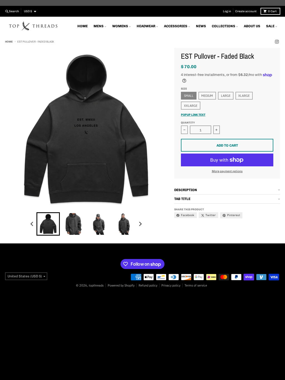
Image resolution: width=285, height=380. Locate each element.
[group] (48, 224)
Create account (246, 11)
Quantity (188, 122)
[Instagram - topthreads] (277, 42)
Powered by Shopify (121, 285)
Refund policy (148, 285)
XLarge (244, 96)
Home (9, 41)
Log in (227, 11)
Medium (207, 96)
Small (188, 96)
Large (225, 96)
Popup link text (193, 115)
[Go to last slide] (32, 224)
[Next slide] (140, 224)
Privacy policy (170, 285)
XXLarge (190, 106)
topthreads (96, 285)
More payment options (227, 171)
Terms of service (196, 285)
